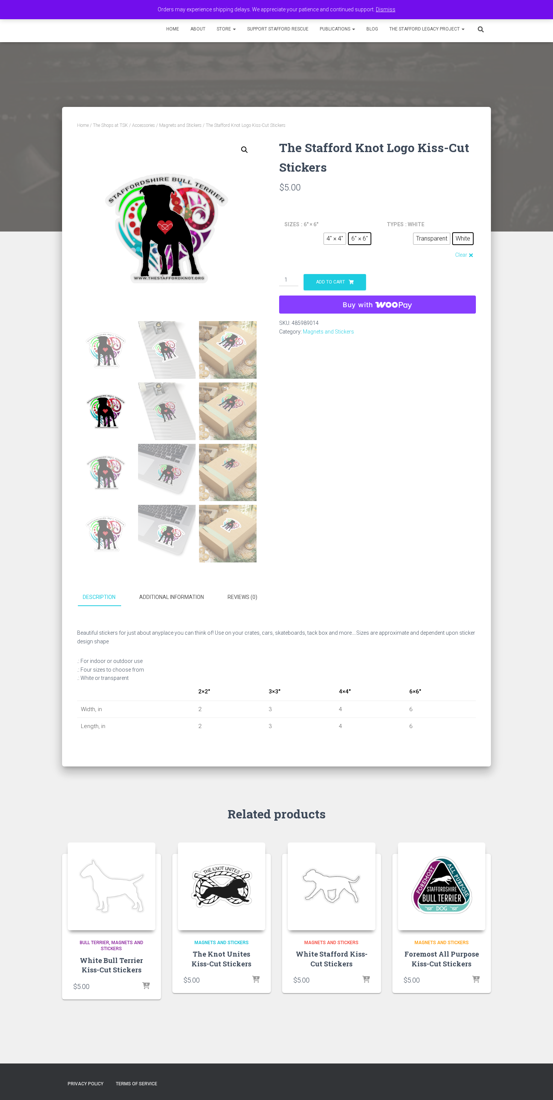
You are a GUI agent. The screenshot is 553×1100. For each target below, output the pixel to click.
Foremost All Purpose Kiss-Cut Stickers (441, 958)
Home (172, 29)
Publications (335, 29)
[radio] (335, 238)
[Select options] (146, 986)
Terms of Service (136, 1083)
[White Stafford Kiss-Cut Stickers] (331, 886)
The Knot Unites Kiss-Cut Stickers (221, 958)
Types (395, 224)
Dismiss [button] (385, 9)
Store (224, 29)
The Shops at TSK (110, 125)
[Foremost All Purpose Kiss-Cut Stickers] (442, 886)
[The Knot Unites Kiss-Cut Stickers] (222, 886)
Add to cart (330, 282)
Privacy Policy (85, 1083)
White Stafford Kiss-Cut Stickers (332, 958)
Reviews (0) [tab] (242, 597)
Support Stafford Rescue (277, 29)
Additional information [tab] (171, 597)
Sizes (291, 224)
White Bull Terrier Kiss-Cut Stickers (111, 965)
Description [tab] (99, 597)
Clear (461, 255)
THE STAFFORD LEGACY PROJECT (425, 29)
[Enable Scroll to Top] (538, 1085)
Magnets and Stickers (180, 125)
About (197, 29)
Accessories (143, 125)
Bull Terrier (94, 942)
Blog (372, 29)
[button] (234, 29)
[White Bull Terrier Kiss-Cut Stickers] (111, 886)
